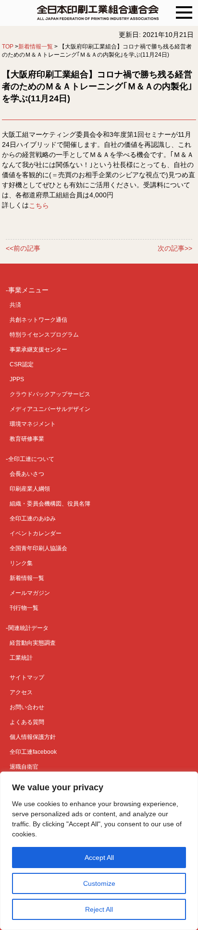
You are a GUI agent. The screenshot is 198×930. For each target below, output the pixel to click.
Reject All (99, 909)
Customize (99, 883)
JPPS (17, 379)
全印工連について (31, 459)
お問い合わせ (27, 707)
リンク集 (21, 563)
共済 (15, 305)
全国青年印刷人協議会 (38, 548)
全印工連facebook (33, 752)
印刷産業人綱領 (30, 488)
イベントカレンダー (36, 533)
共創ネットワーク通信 (38, 319)
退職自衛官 (24, 766)
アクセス (21, 692)
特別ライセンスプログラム (44, 334)
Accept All (99, 857)
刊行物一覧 (24, 607)
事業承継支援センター (38, 349)
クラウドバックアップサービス (50, 394)
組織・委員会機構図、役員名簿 (50, 503)
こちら (39, 205)
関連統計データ (28, 628)
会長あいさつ (27, 474)
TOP (7, 46)
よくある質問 (27, 722)
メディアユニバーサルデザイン (50, 409)
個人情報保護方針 (33, 737)
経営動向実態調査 (33, 643)
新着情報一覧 (35, 46)
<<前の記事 (23, 249)
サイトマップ (27, 677)
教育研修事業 (27, 438)
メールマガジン (30, 593)
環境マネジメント (33, 424)
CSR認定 (22, 364)
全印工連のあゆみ (33, 518)
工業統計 (21, 657)
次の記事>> (175, 249)
